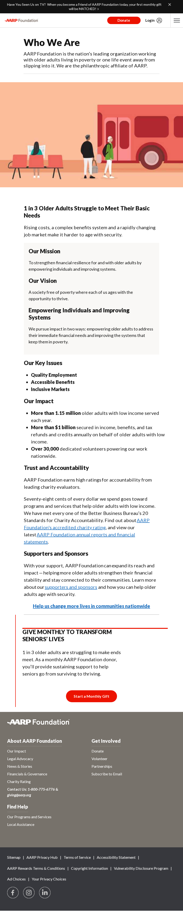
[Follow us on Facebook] (13, 893)
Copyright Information (89, 868)
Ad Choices (16, 879)
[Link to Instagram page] (29, 893)
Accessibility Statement (116, 857)
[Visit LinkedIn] (45, 893)
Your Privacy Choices (49, 879)
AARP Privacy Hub (42, 857)
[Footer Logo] (91, 724)
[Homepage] (21, 20)
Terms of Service (77, 857)
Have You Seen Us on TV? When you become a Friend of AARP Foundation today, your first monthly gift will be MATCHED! (84, 6)
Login (150, 20)
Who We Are (52, 42)
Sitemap (13, 857)
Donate (123, 20)
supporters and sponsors (71, 587)
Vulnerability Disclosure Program (141, 868)
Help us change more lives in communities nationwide (91, 606)
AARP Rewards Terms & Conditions (36, 868)
